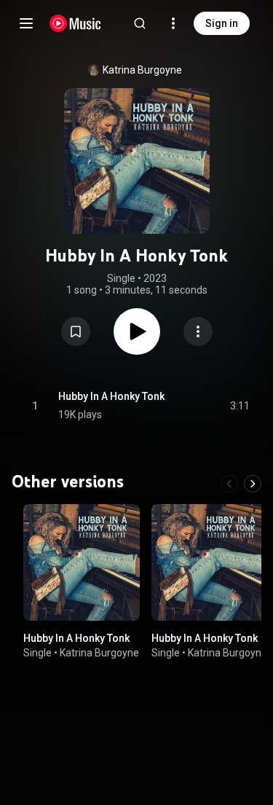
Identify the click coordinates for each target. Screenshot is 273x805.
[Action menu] (198, 331)
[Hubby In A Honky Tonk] (81, 562)
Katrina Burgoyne (142, 70)
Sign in (221, 23)
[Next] (252, 483)
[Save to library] (75, 331)
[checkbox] (239, 406)
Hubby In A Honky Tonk (111, 396)
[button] (75, 331)
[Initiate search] (139, 23)
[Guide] (26, 23)
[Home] (75, 23)
